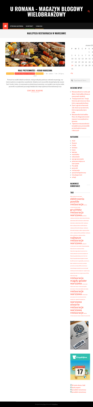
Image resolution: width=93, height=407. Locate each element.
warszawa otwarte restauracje (76, 304)
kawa (73, 150)
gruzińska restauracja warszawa (76, 212)
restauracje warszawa (76, 292)
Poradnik (75, 166)
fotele (74, 145)
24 (72, 65)
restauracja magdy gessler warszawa (78, 280)
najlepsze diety (81, 235)
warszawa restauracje (76, 311)
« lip (71, 73)
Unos (44, 404)
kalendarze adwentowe (83, 220)
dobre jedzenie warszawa (76, 196)
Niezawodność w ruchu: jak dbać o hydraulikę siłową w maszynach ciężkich (81, 94)
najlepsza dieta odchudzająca (76, 228)
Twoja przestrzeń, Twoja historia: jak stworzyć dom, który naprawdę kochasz (81, 101)
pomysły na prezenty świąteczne (80, 253)
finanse (74, 143)
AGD (73, 141)
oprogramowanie (78, 159)
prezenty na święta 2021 (75, 265)
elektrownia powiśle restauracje (77, 201)
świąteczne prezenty (85, 315)
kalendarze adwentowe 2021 (76, 223)
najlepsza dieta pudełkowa (79, 232)
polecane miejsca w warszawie (25, 74)
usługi (74, 177)
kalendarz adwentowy (80, 218)
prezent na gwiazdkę (78, 260)
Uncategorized (77, 175)
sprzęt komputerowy (79, 173)
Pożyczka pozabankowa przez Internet (78, 256)
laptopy (74, 152)
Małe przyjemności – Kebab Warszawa (35, 70)
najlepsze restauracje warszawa (76, 240)
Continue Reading (35, 90)
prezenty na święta (82, 263)
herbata (74, 148)
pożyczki (75, 168)
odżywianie (10, 74)
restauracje (39, 74)
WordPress (55, 404)
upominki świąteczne (80, 299)
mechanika (75, 154)
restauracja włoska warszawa (81, 288)
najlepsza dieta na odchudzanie (80, 225)
